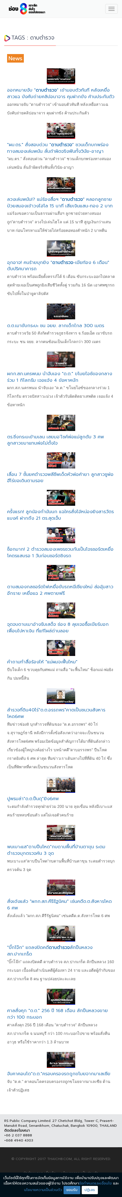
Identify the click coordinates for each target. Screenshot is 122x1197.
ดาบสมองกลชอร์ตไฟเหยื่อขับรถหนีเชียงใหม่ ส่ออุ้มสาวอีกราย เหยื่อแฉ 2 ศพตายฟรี (60, 590)
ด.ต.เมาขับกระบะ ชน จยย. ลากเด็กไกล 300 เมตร (55, 325)
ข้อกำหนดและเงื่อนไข (95, 1183)
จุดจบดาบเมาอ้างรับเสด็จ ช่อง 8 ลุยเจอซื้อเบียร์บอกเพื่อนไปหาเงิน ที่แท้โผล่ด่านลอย (58, 627)
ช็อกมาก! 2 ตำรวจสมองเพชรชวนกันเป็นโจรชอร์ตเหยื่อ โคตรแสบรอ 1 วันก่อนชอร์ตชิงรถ (60, 552)
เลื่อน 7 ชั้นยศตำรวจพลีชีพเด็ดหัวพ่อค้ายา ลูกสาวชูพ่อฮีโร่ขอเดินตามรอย (60, 477)
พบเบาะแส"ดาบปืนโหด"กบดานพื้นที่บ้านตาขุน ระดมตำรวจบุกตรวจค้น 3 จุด (56, 850)
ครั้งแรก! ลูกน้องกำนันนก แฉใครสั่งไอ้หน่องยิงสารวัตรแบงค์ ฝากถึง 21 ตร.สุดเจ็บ (60, 515)
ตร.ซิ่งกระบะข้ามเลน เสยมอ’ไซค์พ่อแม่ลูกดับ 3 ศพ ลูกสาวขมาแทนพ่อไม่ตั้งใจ (55, 440)
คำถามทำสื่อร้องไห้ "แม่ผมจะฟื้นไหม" (42, 662)
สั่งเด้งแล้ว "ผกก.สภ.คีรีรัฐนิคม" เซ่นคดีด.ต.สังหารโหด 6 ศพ (59, 904)
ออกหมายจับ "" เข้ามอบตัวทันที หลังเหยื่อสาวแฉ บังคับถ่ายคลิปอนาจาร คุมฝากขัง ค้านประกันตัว (60, 93)
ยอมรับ (71, 1189)
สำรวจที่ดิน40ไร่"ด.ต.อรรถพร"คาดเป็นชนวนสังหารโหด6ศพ (56, 713)
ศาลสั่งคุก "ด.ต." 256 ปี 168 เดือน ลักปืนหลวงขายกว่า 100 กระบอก (57, 1014)
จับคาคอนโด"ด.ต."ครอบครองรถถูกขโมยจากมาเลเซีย (58, 1073)
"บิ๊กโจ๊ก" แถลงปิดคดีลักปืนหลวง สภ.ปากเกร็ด (49, 950)
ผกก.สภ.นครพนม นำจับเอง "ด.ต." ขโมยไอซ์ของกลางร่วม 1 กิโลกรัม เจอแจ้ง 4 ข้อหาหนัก (59, 377)
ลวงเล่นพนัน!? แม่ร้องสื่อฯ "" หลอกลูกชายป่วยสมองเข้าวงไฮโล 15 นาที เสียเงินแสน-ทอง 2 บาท (60, 202)
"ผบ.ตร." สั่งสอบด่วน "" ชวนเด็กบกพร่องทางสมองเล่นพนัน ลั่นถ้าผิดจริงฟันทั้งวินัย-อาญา (57, 148)
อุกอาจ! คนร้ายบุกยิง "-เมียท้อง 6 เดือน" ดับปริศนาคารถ (58, 266)
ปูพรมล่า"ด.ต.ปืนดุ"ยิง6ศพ (33, 798)
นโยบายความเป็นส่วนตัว (43, 1189)
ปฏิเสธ (90, 1189)
